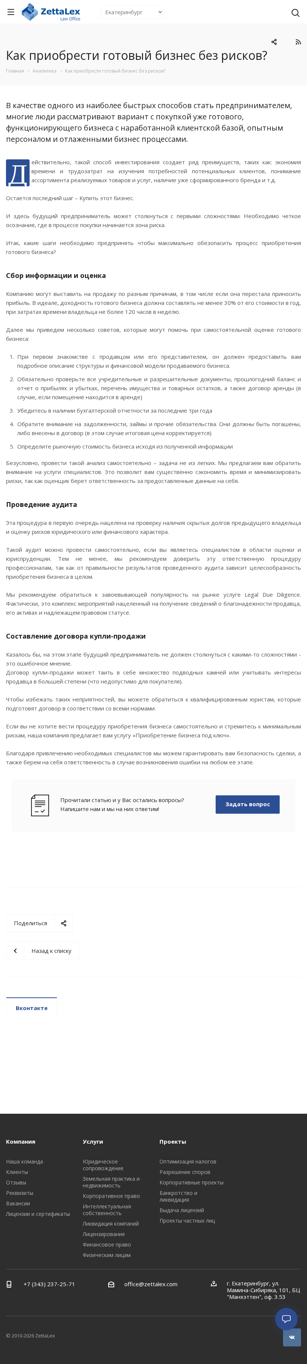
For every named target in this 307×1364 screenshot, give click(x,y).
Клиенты (17, 1171)
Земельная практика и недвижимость (111, 1182)
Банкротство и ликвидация (178, 1196)
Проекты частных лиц (187, 1220)
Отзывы (16, 1182)
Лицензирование (104, 1234)
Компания (20, 1141)
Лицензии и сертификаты (38, 1213)
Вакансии (18, 1203)
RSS (298, 42)
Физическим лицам (107, 1255)
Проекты (172, 1141)
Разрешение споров (184, 1171)
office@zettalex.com (150, 1284)
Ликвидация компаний (111, 1223)
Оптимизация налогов (187, 1161)
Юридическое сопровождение (103, 1165)
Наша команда (24, 1161)
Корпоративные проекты (191, 1182)
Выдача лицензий (181, 1210)
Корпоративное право (111, 1195)
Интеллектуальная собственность (107, 1210)
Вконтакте (32, 1008)
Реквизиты (19, 1192)
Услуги (93, 1141)
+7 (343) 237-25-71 (48, 1284)
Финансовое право (107, 1244)
